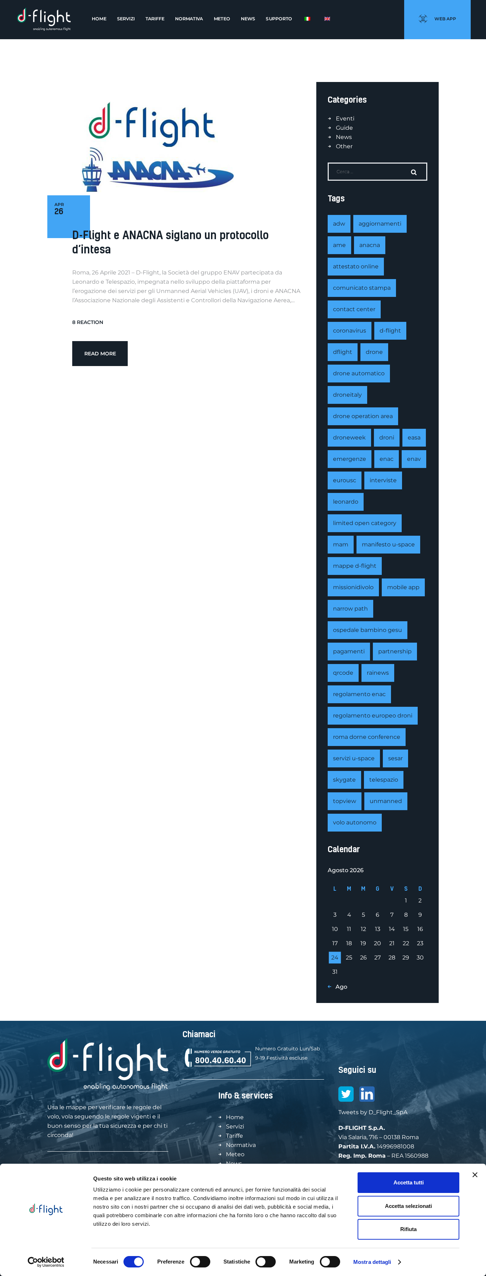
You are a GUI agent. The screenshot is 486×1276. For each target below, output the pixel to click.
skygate (344, 779)
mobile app (403, 587)
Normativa (241, 1145)
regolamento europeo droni (372, 715)
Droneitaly (347, 394)
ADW (339, 223)
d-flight (390, 330)
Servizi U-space (354, 758)
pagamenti (349, 651)
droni (386, 437)
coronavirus (349, 330)
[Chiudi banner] (474, 1174)
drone (374, 352)
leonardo (345, 501)
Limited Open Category (364, 523)
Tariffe (234, 1135)
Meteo (235, 1154)
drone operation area (363, 416)
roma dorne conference (366, 737)
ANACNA (369, 245)
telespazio (383, 779)
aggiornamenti (380, 223)
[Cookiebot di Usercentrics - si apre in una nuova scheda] (46, 1262)
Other (344, 146)
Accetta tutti (408, 1182)
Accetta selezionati (408, 1206)
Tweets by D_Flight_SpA (372, 1112)
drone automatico (359, 373)
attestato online (356, 266)
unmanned (386, 801)
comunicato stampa (362, 287)
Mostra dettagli (372, 1262)
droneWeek (349, 437)
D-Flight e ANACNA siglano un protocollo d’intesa (170, 242)
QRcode (343, 672)
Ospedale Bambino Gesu (367, 630)
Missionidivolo (353, 587)
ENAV (414, 459)
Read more (100, 353)
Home (235, 1117)
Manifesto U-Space (388, 544)
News (344, 137)
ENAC (386, 459)
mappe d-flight (354, 565)
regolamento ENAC (359, 694)
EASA (414, 437)
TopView (344, 801)
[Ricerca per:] (377, 171)
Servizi (235, 1126)
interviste (383, 480)
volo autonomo (354, 822)
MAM (340, 544)
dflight (342, 352)
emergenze (349, 459)
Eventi (345, 118)
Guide (344, 127)
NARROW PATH (350, 608)
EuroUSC (344, 480)
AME (339, 245)
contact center (354, 309)
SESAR (395, 758)
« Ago (339, 986)
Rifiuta (408, 1229)
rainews (378, 672)
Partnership (395, 651)
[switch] (200, 1261)
